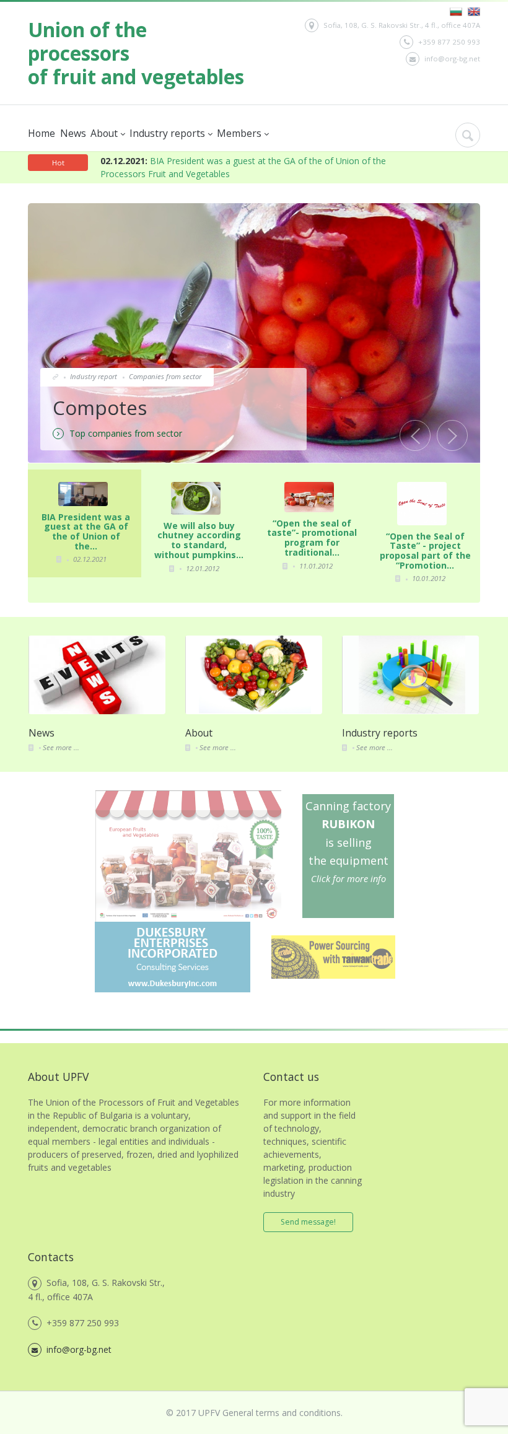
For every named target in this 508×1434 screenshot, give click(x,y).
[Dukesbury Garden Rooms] (172, 926)
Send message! (308, 1222)
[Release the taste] (188, 795)
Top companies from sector (124, 433)
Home (41, 133)
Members (239, 133)
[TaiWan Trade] (333, 940)
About (105, 133)
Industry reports (168, 133)
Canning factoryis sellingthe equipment (348, 841)
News (72, 133)
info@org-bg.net (452, 58)
